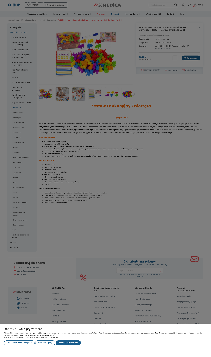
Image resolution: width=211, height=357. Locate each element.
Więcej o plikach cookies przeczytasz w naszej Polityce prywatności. (31, 337)
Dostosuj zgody (45, 343)
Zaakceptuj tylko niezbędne (19, 343)
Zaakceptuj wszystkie (68, 343)
